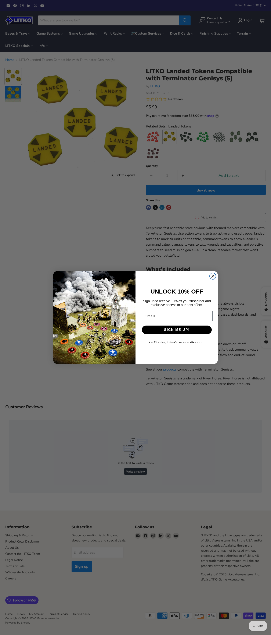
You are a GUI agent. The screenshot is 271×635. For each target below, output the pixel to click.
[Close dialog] (213, 276)
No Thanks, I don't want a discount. (177, 342)
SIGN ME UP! (177, 329)
